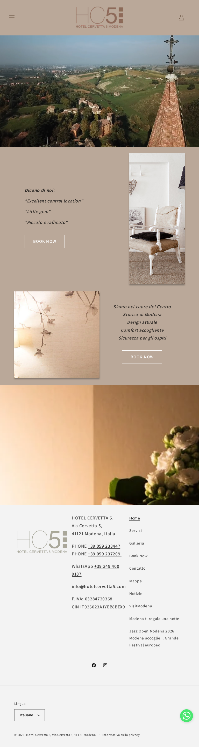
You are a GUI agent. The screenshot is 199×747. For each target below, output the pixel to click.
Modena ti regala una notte (154, 618)
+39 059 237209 (105, 554)
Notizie (136, 593)
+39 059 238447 (104, 546)
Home (134, 517)
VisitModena (140, 605)
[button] (12, 17)
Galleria (136, 543)
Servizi (135, 530)
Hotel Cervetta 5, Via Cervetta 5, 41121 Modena (61, 735)
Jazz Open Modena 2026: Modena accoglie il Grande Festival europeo (154, 637)
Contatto (137, 568)
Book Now (138, 555)
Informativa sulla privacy (121, 735)
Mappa (135, 580)
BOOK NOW (44, 241)
